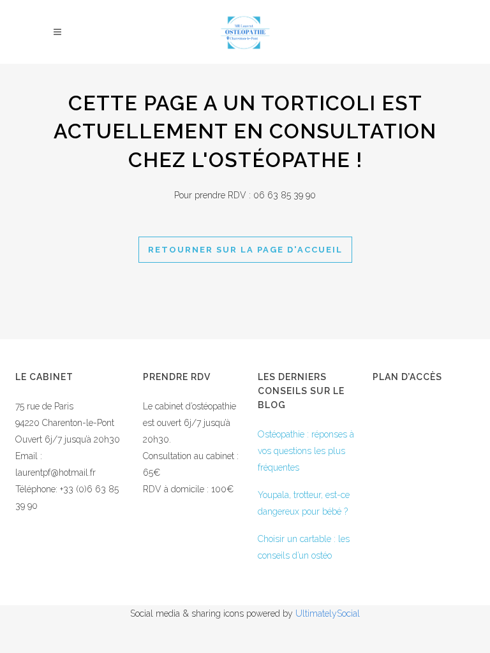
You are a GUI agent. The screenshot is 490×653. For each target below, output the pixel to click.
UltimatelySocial (327, 613)
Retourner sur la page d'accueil (245, 249)
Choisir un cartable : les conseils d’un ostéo (304, 547)
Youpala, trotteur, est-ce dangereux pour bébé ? (304, 503)
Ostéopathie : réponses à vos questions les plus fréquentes (306, 451)
